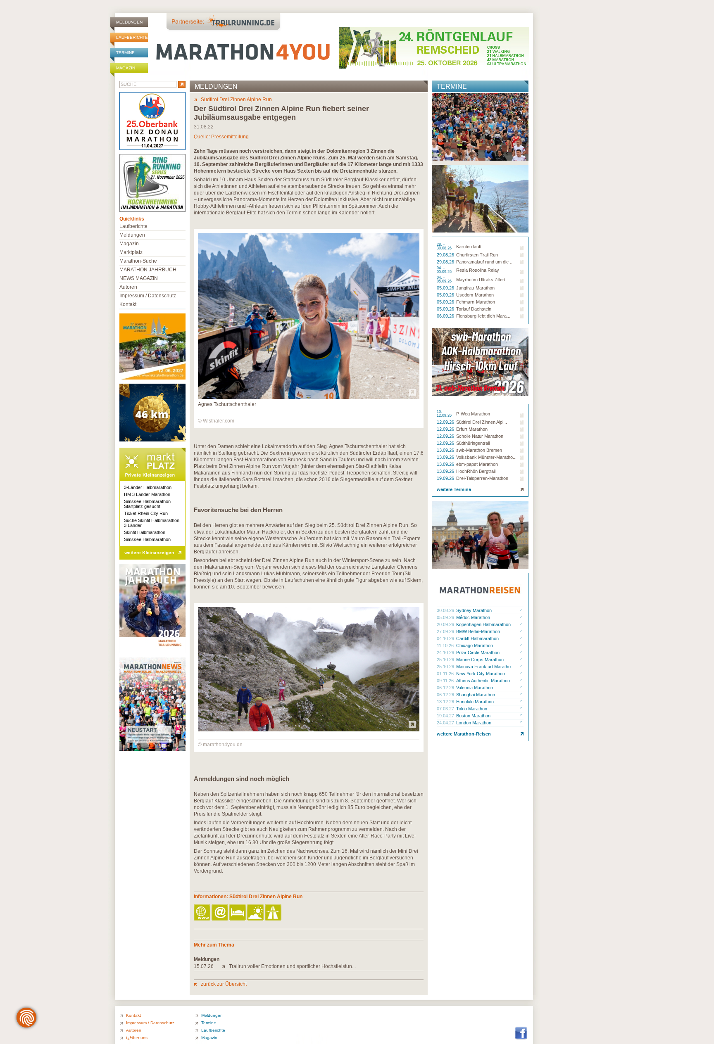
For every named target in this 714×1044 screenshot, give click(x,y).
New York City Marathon (480, 673)
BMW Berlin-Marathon (478, 631)
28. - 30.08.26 (445, 246)
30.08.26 (446, 610)
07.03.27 (446, 708)
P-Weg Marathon (473, 413)
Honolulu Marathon (475, 701)
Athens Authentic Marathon (483, 680)
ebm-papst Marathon (477, 464)
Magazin (125, 68)
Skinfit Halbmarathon (144, 532)
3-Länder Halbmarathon (147, 487)
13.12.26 (446, 701)
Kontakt (127, 304)
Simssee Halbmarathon (147, 539)
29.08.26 (446, 254)
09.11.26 (446, 680)
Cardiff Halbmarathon (477, 638)
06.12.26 (446, 687)
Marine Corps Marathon (480, 659)
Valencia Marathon (474, 687)
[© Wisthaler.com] (308, 397)
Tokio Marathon (471, 708)
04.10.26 (446, 638)
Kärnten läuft (468, 246)
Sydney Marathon (474, 610)
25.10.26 (446, 659)
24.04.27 (446, 722)
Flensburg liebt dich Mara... (483, 315)
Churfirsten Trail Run (477, 254)
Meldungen (129, 22)
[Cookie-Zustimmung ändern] (26, 1017)
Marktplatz (131, 252)
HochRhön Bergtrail (475, 471)
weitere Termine (454, 489)
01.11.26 (446, 673)
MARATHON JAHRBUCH (147, 270)
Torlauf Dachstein (473, 308)
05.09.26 (446, 287)
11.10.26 (446, 645)
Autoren (128, 287)
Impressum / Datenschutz (147, 296)
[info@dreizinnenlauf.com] (220, 913)
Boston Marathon (473, 715)
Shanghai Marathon (475, 694)
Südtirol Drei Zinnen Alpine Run (236, 99)
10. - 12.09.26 (445, 414)
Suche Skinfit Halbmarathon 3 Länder (151, 523)
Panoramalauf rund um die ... (485, 261)
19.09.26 (446, 478)
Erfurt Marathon (472, 429)
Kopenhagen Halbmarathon (483, 624)
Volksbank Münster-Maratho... (486, 457)
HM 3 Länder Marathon (147, 494)
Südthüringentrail (473, 443)
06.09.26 (446, 315)
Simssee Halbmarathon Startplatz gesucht (147, 504)
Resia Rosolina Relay (477, 270)
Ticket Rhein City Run (146, 513)
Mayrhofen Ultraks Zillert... (482, 279)
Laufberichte (132, 37)
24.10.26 (446, 652)
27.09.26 (446, 631)
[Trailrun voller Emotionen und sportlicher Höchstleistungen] (225, 966)
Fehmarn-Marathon (475, 301)
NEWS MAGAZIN (138, 278)
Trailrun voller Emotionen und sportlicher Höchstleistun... (292, 966)
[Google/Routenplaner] (274, 913)
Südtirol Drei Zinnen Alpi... (481, 422)
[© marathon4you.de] (308, 730)
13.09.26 (446, 450)
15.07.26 (204, 966)
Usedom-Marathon (475, 294)
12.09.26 (446, 422)
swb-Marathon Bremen (479, 450)
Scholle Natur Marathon (479, 436)
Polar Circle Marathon (478, 652)
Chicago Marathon (474, 645)
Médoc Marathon (473, 617)
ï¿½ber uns (137, 1037)
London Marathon (473, 722)
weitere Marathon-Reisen (464, 733)
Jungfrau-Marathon (475, 287)
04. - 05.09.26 (445, 270)
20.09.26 (446, 624)
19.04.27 (446, 715)
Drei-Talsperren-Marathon (482, 478)
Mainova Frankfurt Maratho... (485, 666)
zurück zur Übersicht (224, 984)
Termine (125, 52)
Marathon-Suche (138, 261)
